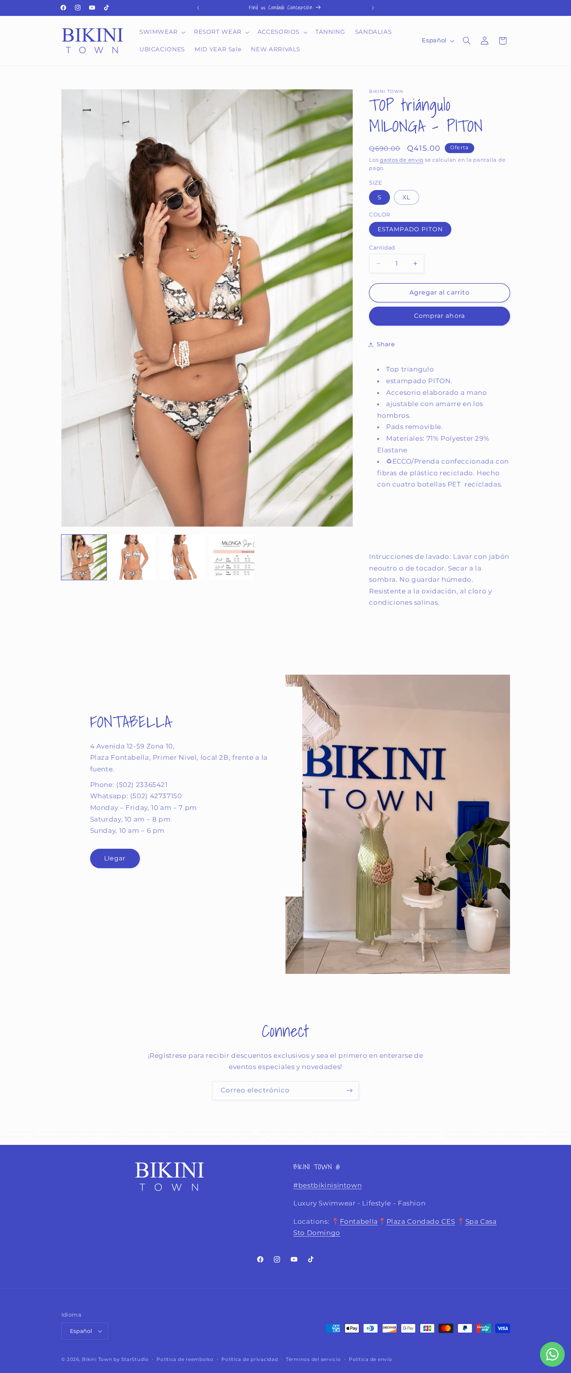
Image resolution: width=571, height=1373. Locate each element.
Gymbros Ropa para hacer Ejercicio (338, 1132)
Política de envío (370, 1359)
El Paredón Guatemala (463, 1132)
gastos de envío (401, 160)
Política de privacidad (249, 1359)
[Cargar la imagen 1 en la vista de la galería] (83, 557)
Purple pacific (427, 1136)
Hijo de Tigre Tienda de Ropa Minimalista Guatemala (82, 1132)
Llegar (114, 858)
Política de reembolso (185, 1359)
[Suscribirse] (350, 1090)
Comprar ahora (439, 315)
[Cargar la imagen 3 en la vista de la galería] (182, 557)
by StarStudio (131, 1359)
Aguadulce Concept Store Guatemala (515, 1132)
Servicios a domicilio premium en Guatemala (218, 1132)
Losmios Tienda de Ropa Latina (153, 1132)
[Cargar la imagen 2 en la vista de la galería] (132, 557)
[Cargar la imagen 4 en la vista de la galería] (231, 557)
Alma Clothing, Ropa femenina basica (194, 1136)
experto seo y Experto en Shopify (254, 1136)
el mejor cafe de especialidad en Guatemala (376, 1136)
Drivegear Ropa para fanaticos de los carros (405, 1132)
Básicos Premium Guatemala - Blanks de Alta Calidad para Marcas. (317, 1140)
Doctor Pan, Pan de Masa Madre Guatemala (66, 1136)
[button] (161, 32)
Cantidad (382, 247)
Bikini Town (97, 1359)
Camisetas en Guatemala (240, 1140)
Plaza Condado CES (420, 1221)
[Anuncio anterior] (198, 8)
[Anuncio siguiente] (372, 8)
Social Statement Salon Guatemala (132, 1136)
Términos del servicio (313, 1359)
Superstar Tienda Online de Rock (311, 1136)
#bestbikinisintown (327, 1185)
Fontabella (359, 1221)
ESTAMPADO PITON (410, 229)
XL (406, 197)
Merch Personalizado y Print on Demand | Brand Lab (485, 1136)
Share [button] (386, 344)
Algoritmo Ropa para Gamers (282, 1132)
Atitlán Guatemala (21, 1132)
